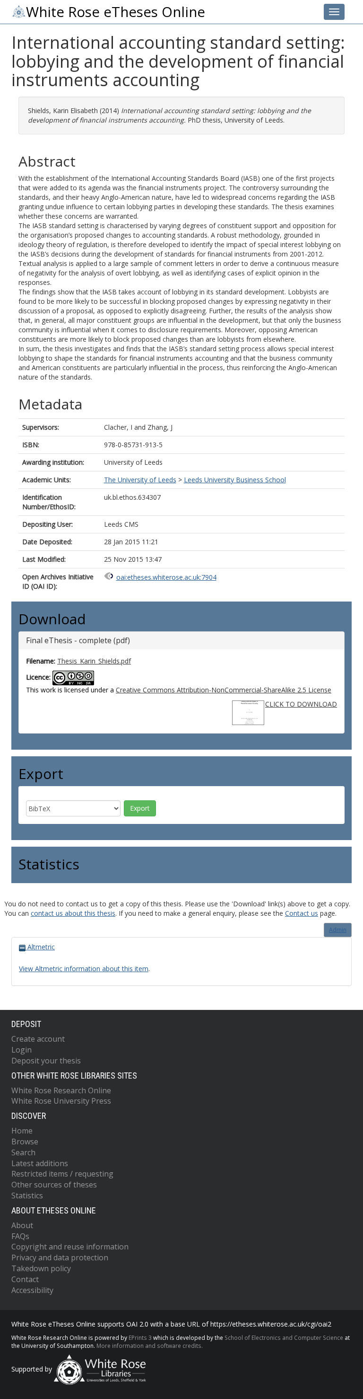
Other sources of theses (54, 1184)
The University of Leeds (140, 479)
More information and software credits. (149, 1345)
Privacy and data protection (59, 1257)
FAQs (20, 1236)
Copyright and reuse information (70, 1246)
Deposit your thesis (46, 1060)
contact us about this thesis (73, 913)
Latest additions (39, 1163)
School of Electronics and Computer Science (284, 1337)
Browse (24, 1141)
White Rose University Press (61, 1101)
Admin (337, 930)
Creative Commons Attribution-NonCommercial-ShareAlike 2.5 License (223, 689)
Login (21, 1050)
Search (23, 1152)
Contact (25, 1279)
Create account (38, 1039)
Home (22, 1130)
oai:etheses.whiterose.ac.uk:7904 (166, 577)
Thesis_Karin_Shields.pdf (94, 660)
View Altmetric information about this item (83, 968)
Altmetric (40, 946)
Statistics (27, 1195)
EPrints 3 (140, 1337)
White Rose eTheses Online (115, 11)
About (22, 1225)
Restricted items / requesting (62, 1174)
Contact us (301, 913)
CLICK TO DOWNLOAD (301, 704)
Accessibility (32, 1290)
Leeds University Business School (235, 479)
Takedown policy (41, 1268)
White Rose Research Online (61, 1090)
